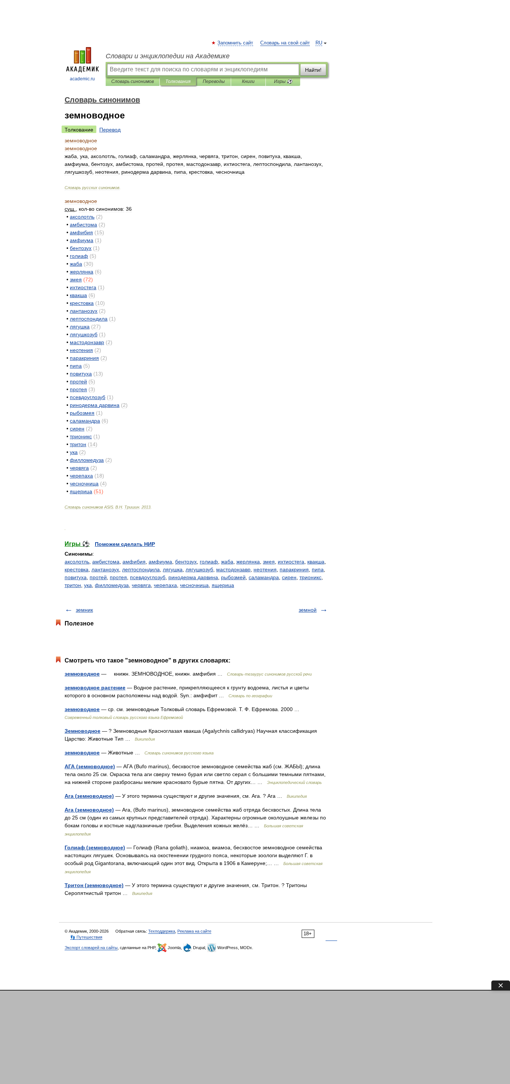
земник (84, 610)
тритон (73, 585)
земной (308, 610)
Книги (248, 81)
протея (118, 577)
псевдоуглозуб (147, 577)
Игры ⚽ (283, 81)
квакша (315, 562)
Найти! (313, 70)
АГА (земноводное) (90, 766)
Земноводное (82, 731)
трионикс (310, 577)
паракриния (294, 569)
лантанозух (105, 569)
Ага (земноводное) (89, 796)
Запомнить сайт (235, 43)
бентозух (186, 562)
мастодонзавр (233, 569)
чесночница (194, 585)
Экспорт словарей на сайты (91, 947)
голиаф (209, 562)
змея (269, 562)
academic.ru (82, 78)
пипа (318, 569)
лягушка (173, 569)
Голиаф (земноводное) (95, 847)
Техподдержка (161, 931)
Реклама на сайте (194, 931)
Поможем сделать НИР (125, 544)
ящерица (223, 585)
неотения (265, 569)
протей (98, 577)
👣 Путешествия (86, 937)
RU (318, 43)
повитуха (76, 577)
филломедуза (112, 585)
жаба (227, 562)
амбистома (105, 562)
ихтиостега (291, 562)
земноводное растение (95, 688)
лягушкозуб (199, 569)
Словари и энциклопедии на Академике (168, 56)
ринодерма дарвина (193, 577)
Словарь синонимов (132, 81)
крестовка (76, 569)
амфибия (134, 562)
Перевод (110, 130)
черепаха (165, 585)
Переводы (214, 81)
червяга (141, 585)
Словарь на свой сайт (285, 43)
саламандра (264, 577)
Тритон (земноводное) (94, 885)
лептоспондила (141, 569)
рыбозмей (233, 577)
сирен (289, 577)
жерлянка (248, 562)
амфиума (160, 562)
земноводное (82, 674)
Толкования (177, 81)
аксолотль (77, 562)
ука (88, 585)
